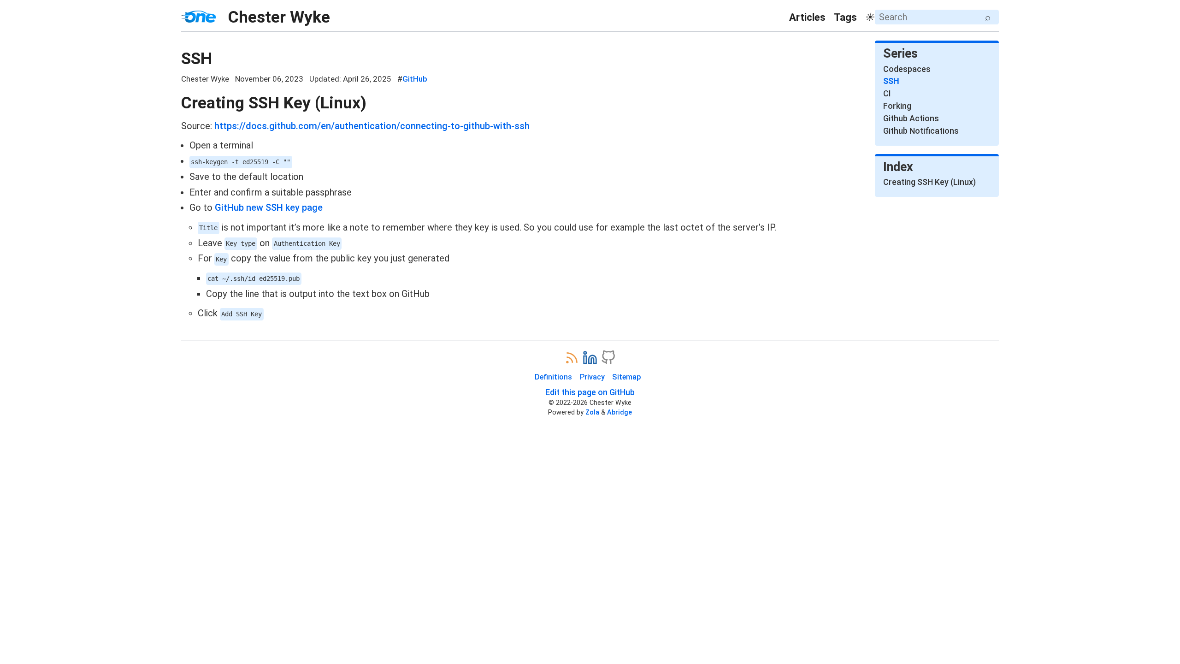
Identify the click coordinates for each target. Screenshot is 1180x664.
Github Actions (911, 118)
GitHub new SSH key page (269, 207)
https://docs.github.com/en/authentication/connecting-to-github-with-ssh (372, 125)
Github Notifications (921, 131)
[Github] (608, 357)
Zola (592, 412)
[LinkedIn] (590, 357)
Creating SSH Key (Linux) (273, 103)
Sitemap (626, 377)
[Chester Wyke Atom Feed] (571, 357)
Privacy (592, 377)
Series (900, 53)
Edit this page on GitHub (590, 392)
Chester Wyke (273, 17)
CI (887, 93)
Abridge (619, 412)
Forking (897, 106)
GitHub (414, 78)
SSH (196, 58)
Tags (845, 17)
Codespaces (907, 69)
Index (898, 167)
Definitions (553, 377)
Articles (807, 17)
